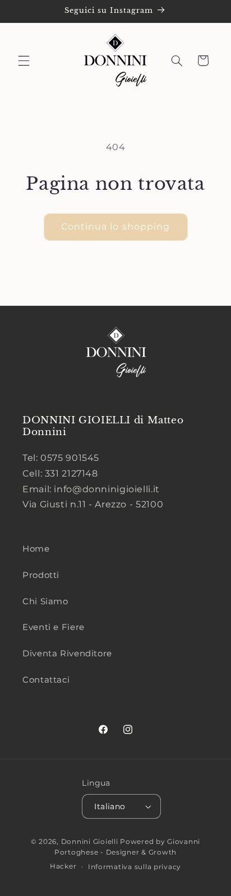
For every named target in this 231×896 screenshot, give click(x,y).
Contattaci (46, 680)
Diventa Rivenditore (67, 653)
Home (36, 549)
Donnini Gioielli (91, 842)
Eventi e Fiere (53, 627)
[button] (23, 60)
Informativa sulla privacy (134, 867)
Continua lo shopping (115, 226)
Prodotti (40, 575)
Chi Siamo (45, 601)
